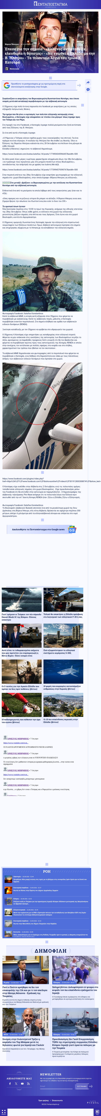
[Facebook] (10, 1083)
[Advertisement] (42, 562)
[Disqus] (42, 765)
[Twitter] (16, 1083)
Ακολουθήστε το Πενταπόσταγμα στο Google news (38, 529)
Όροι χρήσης (44, 1100)
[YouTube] (22, 1083)
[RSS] (28, 1083)
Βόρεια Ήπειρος (12, 44)
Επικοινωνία (57, 1100)
